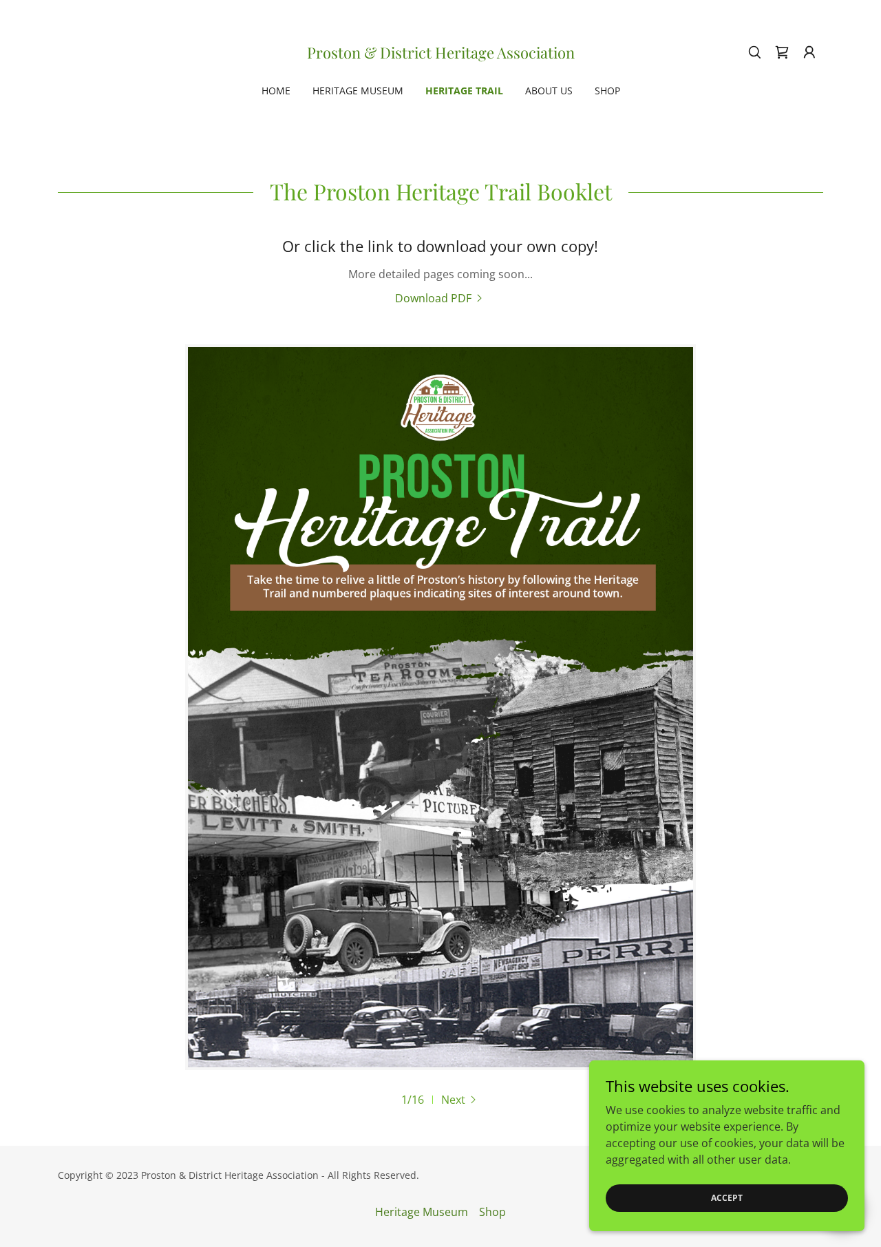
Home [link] (276, 90)
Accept (727, 1198)
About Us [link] (549, 90)
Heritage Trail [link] (464, 90)
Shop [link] (607, 90)
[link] (441, 54)
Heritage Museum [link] (357, 90)
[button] (809, 52)
